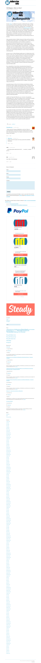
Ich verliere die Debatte (9, 401)
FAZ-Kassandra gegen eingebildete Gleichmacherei (19, 205)
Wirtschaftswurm (9, 127)
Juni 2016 (7, 596)
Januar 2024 (8, 465)
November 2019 (8, 537)
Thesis (33, 660)
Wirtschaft (23, 332)
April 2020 (7, 530)
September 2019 (8, 540)
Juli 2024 (7, 457)
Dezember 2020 (8, 518)
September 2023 (8, 471)
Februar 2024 (8, 464)
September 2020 (8, 523)
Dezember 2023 (8, 467)
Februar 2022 (8, 498)
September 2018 (8, 557)
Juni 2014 (7, 630)
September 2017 (8, 574)
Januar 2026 (8, 431)
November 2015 (8, 606)
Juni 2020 (7, 527)
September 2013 (8, 643)
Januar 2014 (8, 637)
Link (10, 135)
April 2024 (7, 461)
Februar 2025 (8, 447)
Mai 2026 (7, 425)
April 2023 (7, 478)
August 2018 (8, 558)
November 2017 (8, 571)
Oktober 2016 (8, 590)
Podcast (19, 330)
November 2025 (8, 434)
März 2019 (7, 548)
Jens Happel (8, 321)
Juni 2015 (7, 613)
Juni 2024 (7, 458)
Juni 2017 (7, 578)
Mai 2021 (7, 511)
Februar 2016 (8, 601)
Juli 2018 (7, 560)
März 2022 (7, 497)
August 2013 (8, 644)
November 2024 (8, 451)
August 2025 (8, 438)
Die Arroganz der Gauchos (14, 203)
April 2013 (7, 650)
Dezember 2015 (8, 604)
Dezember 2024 (8, 450)
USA (28, 330)
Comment (8, 180)
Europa (29, 329)
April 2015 (7, 616)
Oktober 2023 (8, 470)
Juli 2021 (7, 508)
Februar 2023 (8, 481)
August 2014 (8, 627)
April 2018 (7, 564)
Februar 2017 (8, 584)
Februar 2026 (8, 430)
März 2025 (7, 445)
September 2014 (8, 626)
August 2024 (8, 455)
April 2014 (7, 633)
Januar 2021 (8, 517)
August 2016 (8, 593)
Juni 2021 (7, 510)
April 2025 (7, 444)
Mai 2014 (7, 631)
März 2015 (7, 617)
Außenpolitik (9, 329)
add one (13, 124)
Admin (33, 661)
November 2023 (8, 468)
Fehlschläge (8, 340)
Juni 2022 (7, 493)
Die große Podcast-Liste (11, 336)
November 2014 (8, 623)
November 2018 (8, 554)
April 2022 (7, 495)
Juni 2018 (7, 561)
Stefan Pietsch (8, 320)
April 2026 (7, 427)
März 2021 (7, 514)
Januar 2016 (8, 603)
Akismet (20, 195)
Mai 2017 (7, 580)
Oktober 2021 (8, 504)
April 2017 (7, 581)
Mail (7, 415)
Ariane (7, 319)
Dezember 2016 (8, 587)
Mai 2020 (7, 528)
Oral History (15, 330)
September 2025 (8, 437)
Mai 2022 (7, 494)
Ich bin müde (8, 346)
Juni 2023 (7, 475)
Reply (7, 135)
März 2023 (7, 480)
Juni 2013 (7, 647)
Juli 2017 (7, 577)
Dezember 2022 (8, 484)
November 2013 (8, 640)
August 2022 (8, 490)
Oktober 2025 (8, 435)
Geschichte (32, 329)
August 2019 (8, 541)
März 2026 (7, 428)
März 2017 (7, 583)
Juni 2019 (7, 544)
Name (7, 169)
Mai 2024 (7, 460)
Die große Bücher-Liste (11, 335)
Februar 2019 (8, 550)
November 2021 (8, 503)
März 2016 (7, 600)
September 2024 (8, 454)
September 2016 (8, 591)
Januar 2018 (8, 568)
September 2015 (8, 608)
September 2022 (8, 488)
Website (7, 176)
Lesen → (15, 355)
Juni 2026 (7, 424)
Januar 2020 (8, 534)
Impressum (7, 414)
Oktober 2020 (8, 521)
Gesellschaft (9, 330)
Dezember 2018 (8, 553)
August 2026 (8, 421)
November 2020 (8, 520)
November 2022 (8, 485)
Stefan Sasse (10, 138)
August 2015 (8, 610)
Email (7, 173)
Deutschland (24, 329)
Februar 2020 (8, 533)
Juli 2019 (7, 543)
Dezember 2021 (8, 501)
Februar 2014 (8, 636)
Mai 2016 (7, 597)
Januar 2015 (8, 620)
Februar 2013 (8, 653)
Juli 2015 (7, 611)
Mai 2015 (7, 614)
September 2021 (8, 505)
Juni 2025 (7, 441)
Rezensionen (24, 330)
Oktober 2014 (8, 624)
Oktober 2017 (8, 573)
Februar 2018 (8, 567)
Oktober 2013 (8, 641)
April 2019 (7, 547)
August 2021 (8, 507)
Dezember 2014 (8, 621)
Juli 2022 (7, 491)
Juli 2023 (7, 474)
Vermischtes (10, 332)
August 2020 (8, 524)
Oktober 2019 (8, 538)
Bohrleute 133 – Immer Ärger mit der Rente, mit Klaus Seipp (14, 390)
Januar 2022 (8, 500)
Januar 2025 (8, 448)
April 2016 (7, 598)
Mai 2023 (7, 477)
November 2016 (8, 588)
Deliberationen (18, 329)
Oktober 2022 (8, 487)
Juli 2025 (7, 440)
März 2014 (7, 634)
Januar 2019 (8, 551)
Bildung (13, 329)
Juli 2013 (7, 646)
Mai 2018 (7, 563)
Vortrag (10, 23)
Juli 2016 (7, 594)
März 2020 (7, 531)
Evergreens (8, 342)
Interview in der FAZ (27, 27)
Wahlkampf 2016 (17, 332)
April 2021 (7, 513)
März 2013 (7, 651)
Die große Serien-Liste (10, 338)
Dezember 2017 (8, 570)
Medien (13, 330)
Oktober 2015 (8, 607)
